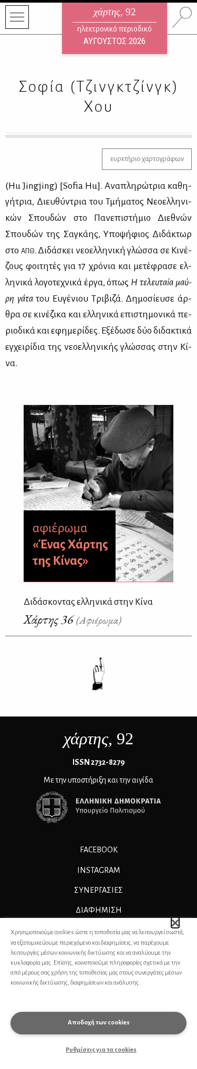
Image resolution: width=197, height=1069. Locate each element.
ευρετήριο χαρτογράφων (147, 159)
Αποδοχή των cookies (99, 1022)
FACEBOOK (99, 850)
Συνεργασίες (98, 890)
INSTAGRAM (98, 870)
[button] (175, 922)
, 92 (98, 738)
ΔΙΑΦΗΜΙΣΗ (99, 910)
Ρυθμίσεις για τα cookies (101, 1049)
